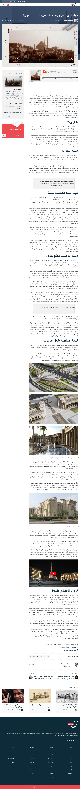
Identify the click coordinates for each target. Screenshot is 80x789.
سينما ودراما (50, 766)
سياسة (70, 747)
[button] (77, 4)
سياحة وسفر (50, 762)
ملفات (33, 751)
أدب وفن (51, 755)
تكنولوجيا (70, 773)
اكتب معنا (13, 755)
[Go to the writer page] (76, 664)
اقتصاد (51, 747)
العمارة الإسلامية (48, 644)
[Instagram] (22, 2)
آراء (71, 758)
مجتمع (70, 751)
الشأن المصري (60, 644)
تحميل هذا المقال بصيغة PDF (69, 650)
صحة (51, 773)
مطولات (32, 755)
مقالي (36, 602)
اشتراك (4, 135)
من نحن (13, 747)
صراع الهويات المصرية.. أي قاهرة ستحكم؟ (12, 112)
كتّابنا (14, 751)
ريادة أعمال (50, 758)
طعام (51, 769)
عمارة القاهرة (62, 647)
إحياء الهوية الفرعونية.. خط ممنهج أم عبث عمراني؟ (61, 88)
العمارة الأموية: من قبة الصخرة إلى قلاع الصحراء (41, 706)
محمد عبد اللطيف (68, 20)
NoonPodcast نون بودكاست (73, 88)
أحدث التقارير (31, 747)
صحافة (51, 751)
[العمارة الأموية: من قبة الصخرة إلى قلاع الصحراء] (40, 696)
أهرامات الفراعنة (67, 644)
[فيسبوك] (31, 664)
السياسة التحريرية (11, 758)
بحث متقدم (13, 762)
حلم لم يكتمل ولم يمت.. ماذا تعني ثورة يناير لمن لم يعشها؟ (13, 706)
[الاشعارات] (11, 5)
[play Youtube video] (53, 573)
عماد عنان (72, 710)
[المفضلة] (8, 5)
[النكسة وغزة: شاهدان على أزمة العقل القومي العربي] (67, 696)
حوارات (32, 758)
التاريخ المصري (73, 647)
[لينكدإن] (29, 664)
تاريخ (71, 762)
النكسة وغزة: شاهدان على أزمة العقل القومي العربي (68, 706)
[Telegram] (20, 2)
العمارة (54, 644)
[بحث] (13, 5)
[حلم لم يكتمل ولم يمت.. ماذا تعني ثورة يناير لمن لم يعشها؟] (13, 696)
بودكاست (32, 762)
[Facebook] (28, 2)
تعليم (71, 769)
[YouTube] (24, 2)
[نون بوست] (73, 4)
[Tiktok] (18, 2)
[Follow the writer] (61, 663)
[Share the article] (18, 20)
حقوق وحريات (69, 755)
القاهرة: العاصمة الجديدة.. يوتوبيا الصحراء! (12, 116)
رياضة (70, 766)
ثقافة (51, 777)
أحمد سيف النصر (43, 710)
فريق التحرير (17, 710)
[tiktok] (67, 741)
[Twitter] (26, 2)
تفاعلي (32, 766)
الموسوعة (32, 769)
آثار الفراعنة (73, 644)
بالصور (32, 773)
